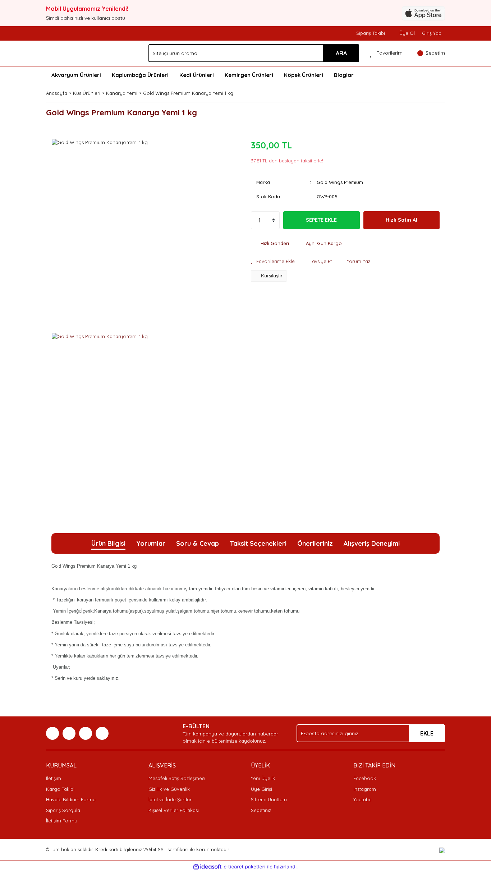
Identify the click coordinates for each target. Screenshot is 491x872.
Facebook (364, 778)
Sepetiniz (261, 810)
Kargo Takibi (60, 789)
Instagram (364, 789)
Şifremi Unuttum (269, 799)
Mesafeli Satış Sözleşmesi (176, 778)
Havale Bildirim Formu (71, 799)
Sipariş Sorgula (63, 810)
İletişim (53, 778)
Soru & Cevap (197, 543)
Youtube (362, 799)
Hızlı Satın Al (401, 220)
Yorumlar (150, 543)
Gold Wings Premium (340, 182)
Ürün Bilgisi (108, 543)
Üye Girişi (261, 789)
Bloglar (344, 74)
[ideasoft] (207, 867)
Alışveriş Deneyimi (372, 543)
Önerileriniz (315, 543)
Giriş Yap (431, 33)
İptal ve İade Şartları (170, 799)
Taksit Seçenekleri (258, 543)
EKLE (426, 733)
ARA (341, 53)
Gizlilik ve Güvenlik (169, 789)
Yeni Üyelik (263, 778)
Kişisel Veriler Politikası (173, 810)
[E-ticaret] (245, 867)
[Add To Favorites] (273, 261)
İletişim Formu (61, 820)
